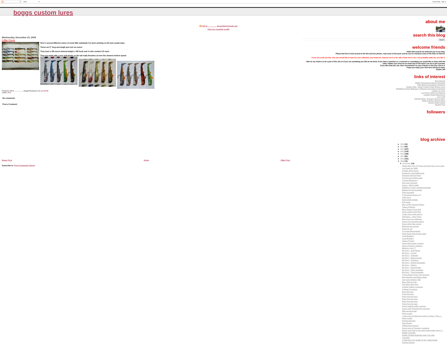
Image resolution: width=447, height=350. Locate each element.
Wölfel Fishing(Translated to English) (430, 83)
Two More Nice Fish (410, 285)
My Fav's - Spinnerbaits (411, 268)
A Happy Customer (409, 289)
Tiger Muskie (440, 81)
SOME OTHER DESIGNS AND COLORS (418, 335)
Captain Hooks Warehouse (434, 95)
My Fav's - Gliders (409, 265)
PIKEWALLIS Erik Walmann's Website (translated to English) (420, 89)
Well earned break (409, 311)
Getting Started (408, 343)
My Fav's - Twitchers (410, 260)
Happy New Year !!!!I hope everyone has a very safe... (423, 166)
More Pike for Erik (409, 282)
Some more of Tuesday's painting (415, 328)
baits (9, 92)
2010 (402, 159)
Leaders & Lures (438, 91)
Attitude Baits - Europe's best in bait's (429, 99)
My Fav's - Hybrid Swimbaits (413, 263)
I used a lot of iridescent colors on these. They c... (422, 316)
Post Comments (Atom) (24, 166)
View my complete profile (219, 29)
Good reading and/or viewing (414, 306)
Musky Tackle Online (436, 103)
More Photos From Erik (411, 210)
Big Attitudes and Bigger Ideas (414, 277)
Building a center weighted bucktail (416, 188)
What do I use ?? (409, 248)
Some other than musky (411, 224)
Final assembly (408, 193)
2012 (402, 154)
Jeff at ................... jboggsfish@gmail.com (219, 26)
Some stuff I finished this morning (416, 309)
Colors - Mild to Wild (410, 185)
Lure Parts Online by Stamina (433, 93)
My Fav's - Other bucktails (412, 270)
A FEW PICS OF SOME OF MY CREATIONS (419, 340)
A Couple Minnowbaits (411, 231)
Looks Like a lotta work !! (412, 214)
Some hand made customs (413, 243)
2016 (402, 144)
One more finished (409, 183)
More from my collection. (412, 219)
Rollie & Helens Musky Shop (433, 101)
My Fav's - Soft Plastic (411, 251)
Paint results (407, 314)
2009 (402, 161)
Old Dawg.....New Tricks (411, 217)
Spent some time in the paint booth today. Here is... (422, 330)
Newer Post (7, 160)
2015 (402, 147)
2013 (402, 151)
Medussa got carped (410, 226)
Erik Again (406, 202)
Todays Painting (408, 207)
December (406, 163)
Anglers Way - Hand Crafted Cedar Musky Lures (425, 87)
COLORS (406, 338)
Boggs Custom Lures (43, 12)
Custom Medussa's (410, 180)
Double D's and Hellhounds (413, 173)
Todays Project (408, 241)
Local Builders (408, 236)
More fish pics (408, 292)
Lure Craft (441, 97)
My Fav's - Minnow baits (412, 258)
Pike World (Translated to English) (431, 85)
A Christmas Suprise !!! (411, 195)
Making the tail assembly (412, 190)
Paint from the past (410, 297)
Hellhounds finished (410, 326)
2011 (402, 156)
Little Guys (8, 40)
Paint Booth (407, 323)
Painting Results (408, 321)
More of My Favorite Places (413, 205)
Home (146, 160)
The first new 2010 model (412, 178)
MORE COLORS (408, 333)
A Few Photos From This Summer (415, 275)
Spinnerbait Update (410, 200)
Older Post (285, 160)
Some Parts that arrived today (414, 234)
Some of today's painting (412, 246)
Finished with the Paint (411, 176)
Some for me (407, 229)
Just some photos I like (411, 280)
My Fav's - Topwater (410, 256)
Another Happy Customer (412, 287)
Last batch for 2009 (410, 168)
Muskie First (440, 105)
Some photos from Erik (411, 212)
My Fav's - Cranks (409, 253)
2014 (402, 149)
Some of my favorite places (413, 222)
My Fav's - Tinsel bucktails (412, 272)
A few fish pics (408, 294)
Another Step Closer (410, 171)
